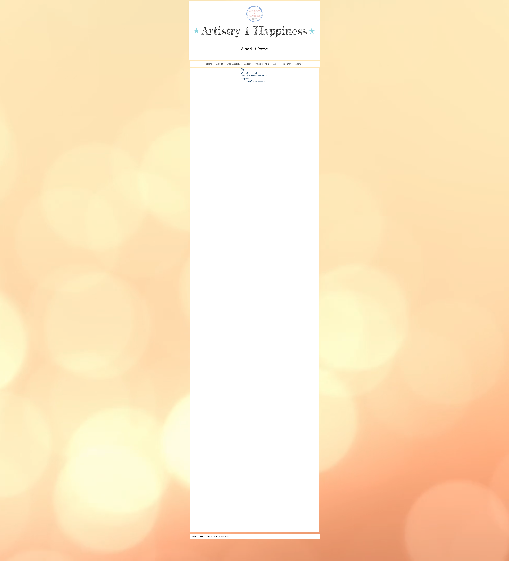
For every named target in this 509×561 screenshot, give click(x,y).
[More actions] (302, 91)
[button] (313, 73)
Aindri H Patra (254, 49)
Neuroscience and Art (213, 73)
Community (252, 73)
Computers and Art (234, 73)
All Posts (195, 73)
